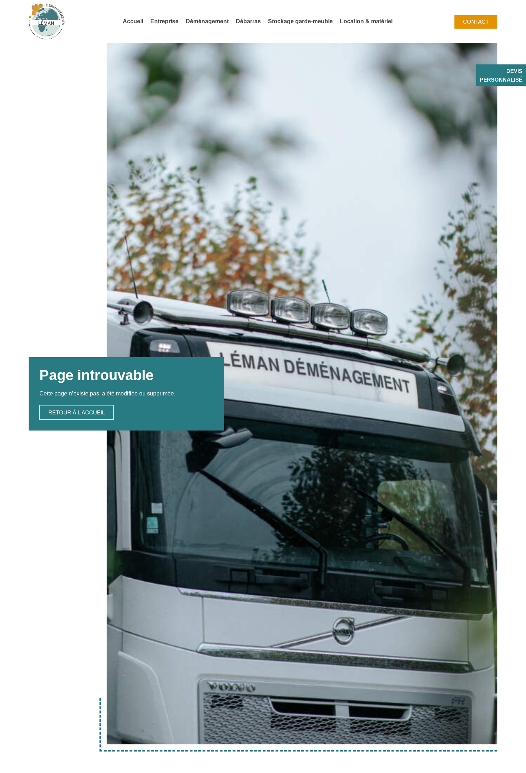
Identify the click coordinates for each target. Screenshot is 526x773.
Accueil (133, 21)
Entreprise (164, 21)
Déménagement (207, 21)
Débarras (248, 21)
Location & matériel (366, 21)
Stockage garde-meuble (300, 21)
